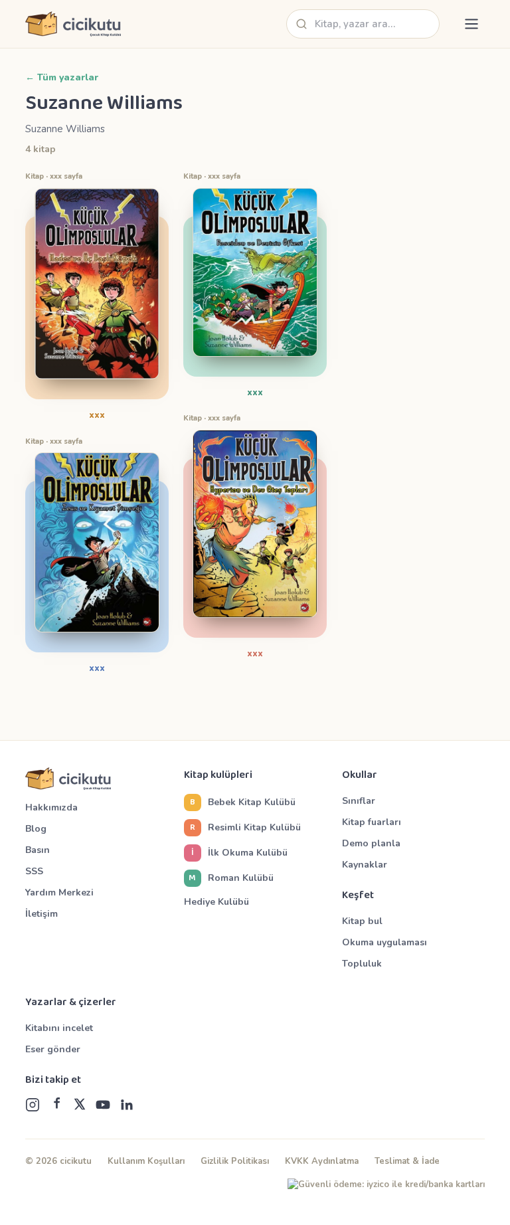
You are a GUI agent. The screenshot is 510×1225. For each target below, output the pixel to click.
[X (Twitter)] (79, 1104)
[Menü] (471, 24)
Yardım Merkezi (59, 892)
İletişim (41, 913)
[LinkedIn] (126, 1104)
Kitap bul (362, 921)
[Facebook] (56, 1104)
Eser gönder (52, 1049)
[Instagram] (32, 1104)
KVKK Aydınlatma (322, 1161)
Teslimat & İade (407, 1161)
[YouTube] (103, 1104)
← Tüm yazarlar (61, 77)
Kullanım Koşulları (146, 1161)
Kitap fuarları (371, 822)
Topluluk (362, 963)
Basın (37, 850)
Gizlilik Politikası (235, 1161)
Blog (35, 828)
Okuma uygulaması (384, 942)
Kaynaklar (364, 864)
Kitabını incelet (59, 1028)
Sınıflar (358, 801)
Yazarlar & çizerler (70, 1002)
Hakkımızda (51, 807)
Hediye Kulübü (216, 901)
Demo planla (371, 843)
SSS (34, 871)
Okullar (359, 775)
